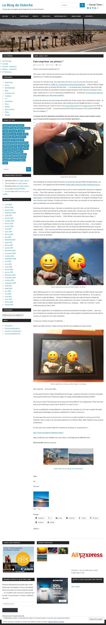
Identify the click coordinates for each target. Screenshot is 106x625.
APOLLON (6, 128)
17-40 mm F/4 (87, 106)
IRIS (15, 145)
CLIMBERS (6, 134)
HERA (21, 140)
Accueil (5, 16)
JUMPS (5, 148)
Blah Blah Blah (10, 88)
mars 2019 (8, 232)
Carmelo (5, 64)
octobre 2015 (9, 280)
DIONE (26, 134)
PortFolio (24, 16)
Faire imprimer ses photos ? (48, 61)
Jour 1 (20, 145)
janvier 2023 (9, 226)
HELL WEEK (15, 140)
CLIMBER (21, 131)
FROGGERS (6, 140)
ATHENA (13, 128)
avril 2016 (8, 264)
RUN (12, 157)
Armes (7, 85)
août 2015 (8, 286)
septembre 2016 (10, 259)
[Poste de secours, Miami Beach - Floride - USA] (55, 456)
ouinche (6, 154)
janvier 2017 (9, 248)
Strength (13, 160)
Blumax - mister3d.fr (9, 69)
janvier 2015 (9, 305)
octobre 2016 (9, 256)
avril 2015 (8, 297)
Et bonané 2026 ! (19, 189)
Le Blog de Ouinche (17, 5)
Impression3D (7, 145)
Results (7, 115)
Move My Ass (9, 109)
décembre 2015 (10, 275)
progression (21, 154)
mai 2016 (8, 261)
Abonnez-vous (10, 610)
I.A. (13, 16)
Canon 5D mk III (71, 106)
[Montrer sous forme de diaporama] (68, 468)
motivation (7, 151)
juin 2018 (8, 237)
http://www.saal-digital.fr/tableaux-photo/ (48, 433)
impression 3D (23, 143)
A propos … (89, 16)
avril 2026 (8, 205)
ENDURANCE (7, 137)
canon (5, 131)
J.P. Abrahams (7, 72)
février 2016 (9, 269)
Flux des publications (12, 328)
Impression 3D (60, 16)
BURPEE (19, 128)
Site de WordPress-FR (12, 334)
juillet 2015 (8, 288)
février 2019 (9, 234)
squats (5, 160)
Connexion (9, 326)
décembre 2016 (10, 251)
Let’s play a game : (22, 181)
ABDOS (12, 125)
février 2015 (9, 302)
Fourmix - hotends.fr (9, 66)
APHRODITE (19, 125)
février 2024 (9, 224)
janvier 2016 (9, 272)
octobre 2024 (9, 221)
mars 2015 (8, 299)
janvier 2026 (9, 210)
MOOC (7, 107)
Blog (6, 90)
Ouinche (51, 65)
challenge (13, 131)
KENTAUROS (12, 148)
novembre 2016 (10, 253)
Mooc (26, 148)
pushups (6, 157)
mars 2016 (8, 267)
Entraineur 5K (9, 93)
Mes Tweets (75, 587)
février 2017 (9, 245)
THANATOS (21, 160)
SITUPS (17, 157)
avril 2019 (8, 229)
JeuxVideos (9, 101)
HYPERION (13, 143)
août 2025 (8, 215)
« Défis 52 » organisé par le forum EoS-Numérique (68, 84)
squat (23, 157)
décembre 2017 (10, 240)
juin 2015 (8, 291)
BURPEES (27, 128)
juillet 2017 (8, 242)
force (15, 137)
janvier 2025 (9, 218)
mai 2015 (8, 294)
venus (5, 163)
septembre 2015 (10, 283)
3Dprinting (9, 82)
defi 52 (19, 134)
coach (13, 134)
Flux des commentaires (13, 331)
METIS (20, 148)
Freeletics (46, 16)
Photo (35, 16)
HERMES (5, 143)
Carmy (7, 189)
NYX (21, 151)
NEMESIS (15, 151)
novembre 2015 (10, 278)
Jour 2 (26, 145)
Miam (7, 104)
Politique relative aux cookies (56, 622)
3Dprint (5, 125)
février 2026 (9, 207)
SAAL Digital (37, 198)
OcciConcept (6, 61)
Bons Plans (76, 16)
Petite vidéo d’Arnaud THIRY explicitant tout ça (82, 185)
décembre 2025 (10, 213)
